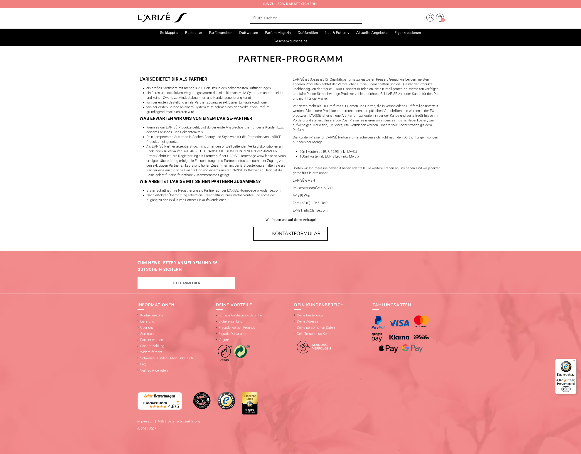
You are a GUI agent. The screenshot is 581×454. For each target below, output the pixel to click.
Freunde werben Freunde (237, 328)
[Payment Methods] (404, 334)
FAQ (143, 364)
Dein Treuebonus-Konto (314, 334)
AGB (161, 421)
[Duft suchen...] (357, 18)
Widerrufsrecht (151, 352)
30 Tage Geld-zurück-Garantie (240, 315)
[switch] (566, 389)
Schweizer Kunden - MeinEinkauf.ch (166, 358)
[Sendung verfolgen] (312, 345)
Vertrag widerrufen (154, 370)
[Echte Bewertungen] (160, 401)
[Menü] (573, 361)
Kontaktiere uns (151, 315)
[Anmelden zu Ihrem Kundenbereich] (429, 18)
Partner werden (151, 340)
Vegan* (224, 340)
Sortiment (147, 334)
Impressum (146, 421)
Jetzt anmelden (186, 283)
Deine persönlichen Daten (316, 328)
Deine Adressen (308, 321)
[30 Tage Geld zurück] (202, 400)
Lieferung (147, 321)
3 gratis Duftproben (233, 334)
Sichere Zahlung (152, 346)
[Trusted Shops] (226, 400)
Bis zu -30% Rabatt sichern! (290, 4)
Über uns (147, 328)
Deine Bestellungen (311, 315)
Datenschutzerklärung (183, 421)
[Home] (162, 18)
